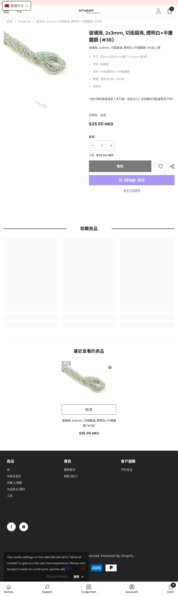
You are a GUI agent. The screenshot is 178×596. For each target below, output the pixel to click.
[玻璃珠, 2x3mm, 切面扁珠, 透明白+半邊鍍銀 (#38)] (89, 381)
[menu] (6, 11)
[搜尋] (19, 11)
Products (24, 21)
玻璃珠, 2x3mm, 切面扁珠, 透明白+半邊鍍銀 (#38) (89, 423)
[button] (17, 5)
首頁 (10, 21)
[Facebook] (11, 526)
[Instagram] (23, 526)
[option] (42, 59)
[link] (160, 166)
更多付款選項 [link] (132, 190)
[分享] (170, 166)
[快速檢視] (110, 367)
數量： (93, 137)
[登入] (158, 10)
